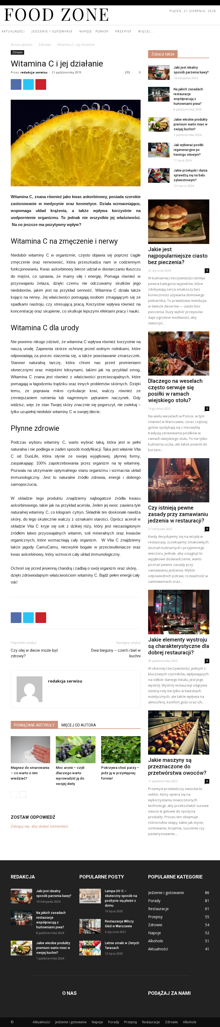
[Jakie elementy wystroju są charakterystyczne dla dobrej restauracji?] (178, 612)
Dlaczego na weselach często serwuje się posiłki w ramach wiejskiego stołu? (175, 390)
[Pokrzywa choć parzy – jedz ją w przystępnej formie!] (121, 749)
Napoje (97, 1022)
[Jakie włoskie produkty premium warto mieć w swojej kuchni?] (159, 124)
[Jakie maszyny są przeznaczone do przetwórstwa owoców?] (178, 732)
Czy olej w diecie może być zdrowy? (34, 653)
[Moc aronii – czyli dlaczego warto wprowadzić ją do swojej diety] (75, 749)
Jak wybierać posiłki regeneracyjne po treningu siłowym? (188, 150)
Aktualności (41, 1022)
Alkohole (189, 1022)
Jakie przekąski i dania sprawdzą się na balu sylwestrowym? (190, 175)
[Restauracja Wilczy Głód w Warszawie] (90, 926)
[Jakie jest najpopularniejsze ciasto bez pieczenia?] (178, 221)
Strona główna (21, 44)
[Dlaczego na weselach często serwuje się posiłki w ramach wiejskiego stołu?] (178, 353)
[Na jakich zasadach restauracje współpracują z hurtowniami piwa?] (159, 94)
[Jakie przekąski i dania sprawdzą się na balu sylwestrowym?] (159, 175)
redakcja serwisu (33, 72)
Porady (113, 1022)
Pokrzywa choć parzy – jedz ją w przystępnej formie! (120, 773)
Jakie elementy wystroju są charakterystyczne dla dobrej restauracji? (178, 646)
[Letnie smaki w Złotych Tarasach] (90, 948)
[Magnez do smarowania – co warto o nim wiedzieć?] (30, 749)
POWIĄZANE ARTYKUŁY (34, 725)
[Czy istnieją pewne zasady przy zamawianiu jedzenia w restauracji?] (178, 480)
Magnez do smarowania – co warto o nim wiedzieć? (30, 773)
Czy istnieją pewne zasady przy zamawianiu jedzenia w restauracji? (178, 514)
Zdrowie (44, 44)
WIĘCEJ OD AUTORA (78, 725)
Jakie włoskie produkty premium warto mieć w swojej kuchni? (190, 124)
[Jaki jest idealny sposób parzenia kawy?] (159, 72)
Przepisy (130, 1022)
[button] (215, 31)
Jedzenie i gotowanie (71, 1022)
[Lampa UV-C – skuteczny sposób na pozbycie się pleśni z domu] (90, 896)
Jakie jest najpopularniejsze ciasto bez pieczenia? (178, 255)
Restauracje (151, 1022)
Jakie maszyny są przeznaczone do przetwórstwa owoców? (177, 766)
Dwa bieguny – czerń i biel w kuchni (116, 653)
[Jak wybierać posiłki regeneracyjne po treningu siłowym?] (159, 150)
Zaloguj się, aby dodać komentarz (39, 826)
